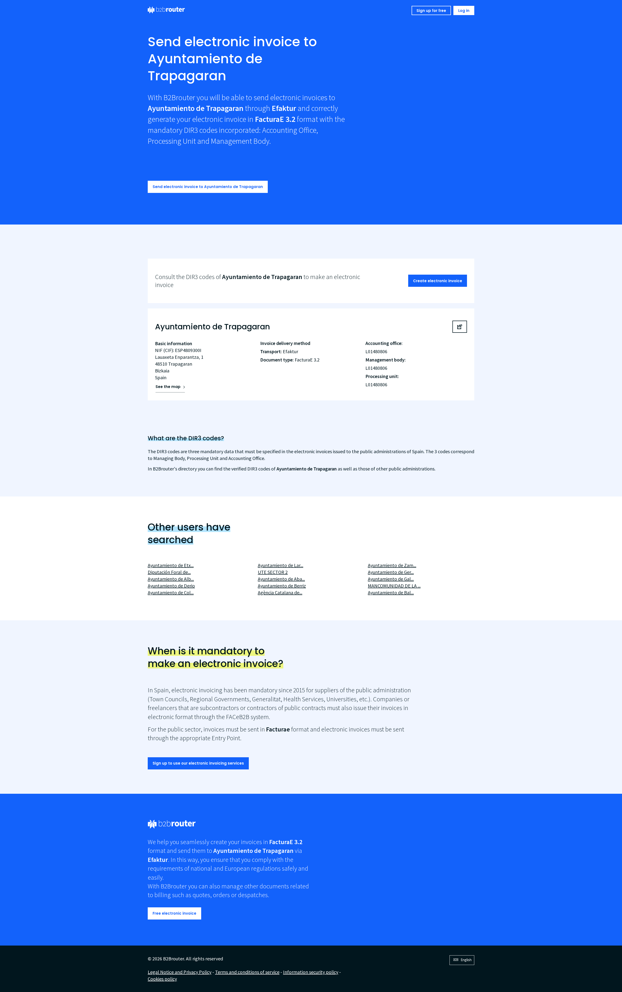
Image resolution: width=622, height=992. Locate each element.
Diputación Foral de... (169, 572)
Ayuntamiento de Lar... (280, 565)
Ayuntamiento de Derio (171, 586)
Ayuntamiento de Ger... (391, 572)
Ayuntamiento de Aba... (281, 579)
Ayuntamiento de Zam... (392, 565)
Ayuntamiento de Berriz (282, 586)
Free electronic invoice (174, 913)
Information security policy (310, 972)
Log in (463, 10)
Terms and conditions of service (247, 972)
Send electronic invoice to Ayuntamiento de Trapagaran (208, 186)
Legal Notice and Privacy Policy (179, 972)
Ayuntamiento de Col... (171, 592)
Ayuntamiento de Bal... (391, 592)
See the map (168, 386)
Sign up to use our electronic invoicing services (198, 763)
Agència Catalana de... (280, 592)
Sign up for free (431, 10)
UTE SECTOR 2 (273, 572)
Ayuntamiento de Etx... (171, 565)
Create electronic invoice (437, 280)
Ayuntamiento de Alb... (171, 579)
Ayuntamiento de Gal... (391, 579)
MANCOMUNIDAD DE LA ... (394, 586)
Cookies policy (162, 979)
